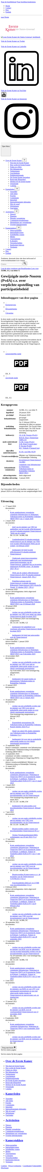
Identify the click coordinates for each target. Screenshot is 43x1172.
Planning (9, 1127)
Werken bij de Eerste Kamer (16, 1085)
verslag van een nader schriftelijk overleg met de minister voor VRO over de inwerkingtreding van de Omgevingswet (26, 866)
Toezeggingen (11, 1154)
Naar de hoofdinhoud (8, 2)
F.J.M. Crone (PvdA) (26, 442)
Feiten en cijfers (11, 1070)
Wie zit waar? (10, 1111)
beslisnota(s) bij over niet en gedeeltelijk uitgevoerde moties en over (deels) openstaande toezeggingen (25, 741)
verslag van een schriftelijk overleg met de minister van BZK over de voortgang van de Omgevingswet (26, 1039)
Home (8, 6)
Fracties (8, 1103)
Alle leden (9, 1101)
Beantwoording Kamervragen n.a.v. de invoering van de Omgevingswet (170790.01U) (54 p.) (25, 877)
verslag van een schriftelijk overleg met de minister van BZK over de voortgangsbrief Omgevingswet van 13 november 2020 (25, 1011)
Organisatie (10, 1087)
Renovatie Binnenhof (13, 1083)
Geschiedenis (10, 1076)
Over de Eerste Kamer (19, 1061)
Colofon (8, 1089)
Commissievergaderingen (15, 1131)
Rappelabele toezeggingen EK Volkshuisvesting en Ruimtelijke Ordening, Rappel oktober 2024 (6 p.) (25, 725)
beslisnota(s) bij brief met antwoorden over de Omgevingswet (24, 636)
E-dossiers (9, 1156)
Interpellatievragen (12, 1147)
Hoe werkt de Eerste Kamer (16, 1068)
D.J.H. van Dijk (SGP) (27, 452)
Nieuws (8, 1125)
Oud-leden (9, 1115)
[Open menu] (24, 160)
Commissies (10, 1105)
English (8, 12)
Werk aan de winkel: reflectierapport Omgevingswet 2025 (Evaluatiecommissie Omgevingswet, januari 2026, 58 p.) (25, 575)
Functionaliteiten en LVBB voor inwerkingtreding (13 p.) (24, 884)
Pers (7, 10)
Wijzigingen (10, 1113)
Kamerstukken (14, 1140)
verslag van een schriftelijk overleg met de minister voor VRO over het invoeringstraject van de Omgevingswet (25, 916)
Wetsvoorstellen (11, 1145)
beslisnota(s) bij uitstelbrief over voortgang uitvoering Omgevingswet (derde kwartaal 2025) (26, 629)
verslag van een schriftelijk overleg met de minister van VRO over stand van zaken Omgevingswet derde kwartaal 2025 (25, 614)
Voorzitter (9, 1099)
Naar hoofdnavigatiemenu (26, 2)
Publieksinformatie (12, 1078)
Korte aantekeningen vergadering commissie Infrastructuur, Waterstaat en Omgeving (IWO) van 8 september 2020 (24, 1026)
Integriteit (9, 1107)
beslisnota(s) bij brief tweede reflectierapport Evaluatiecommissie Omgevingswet (23, 552)
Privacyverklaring (14, 1166)
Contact (8, 8)
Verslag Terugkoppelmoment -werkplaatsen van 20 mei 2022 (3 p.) (24, 836)
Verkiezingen (10, 1074)
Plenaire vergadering (13, 1129)
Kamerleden (13, 1093)
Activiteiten (12, 1120)
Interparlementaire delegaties (16, 1109)
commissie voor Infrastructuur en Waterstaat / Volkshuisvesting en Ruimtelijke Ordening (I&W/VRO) (30, 469)
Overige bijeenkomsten (14, 1136)
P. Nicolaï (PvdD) (25, 446)
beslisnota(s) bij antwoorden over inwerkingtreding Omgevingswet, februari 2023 (25, 808)
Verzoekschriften (12, 1158)
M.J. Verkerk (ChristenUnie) (29, 448)
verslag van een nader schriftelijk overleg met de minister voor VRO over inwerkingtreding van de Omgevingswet (26, 793)
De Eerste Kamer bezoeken (15, 1080)
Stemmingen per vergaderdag (16, 1133)
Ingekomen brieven (12, 1160)
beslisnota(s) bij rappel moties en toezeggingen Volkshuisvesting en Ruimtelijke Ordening (23, 681)
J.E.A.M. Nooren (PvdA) (28, 435)
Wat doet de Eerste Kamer (15, 1066)
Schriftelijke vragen (13, 1149)
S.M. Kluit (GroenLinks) (28, 444)
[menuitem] (14, 160)
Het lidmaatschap (12, 1072)
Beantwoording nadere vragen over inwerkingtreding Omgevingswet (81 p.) (24, 830)
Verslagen (9, 1162)
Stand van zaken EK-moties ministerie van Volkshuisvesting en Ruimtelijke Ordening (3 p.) (25, 733)
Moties (8, 1151)
